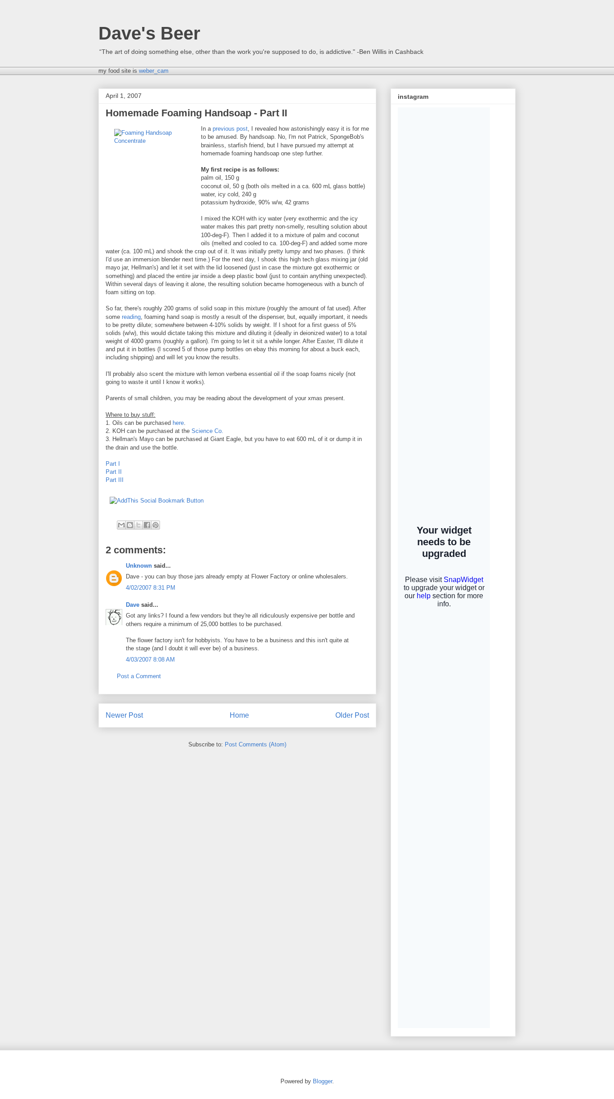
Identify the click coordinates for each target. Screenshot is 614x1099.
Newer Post (124, 715)
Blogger (322, 1081)
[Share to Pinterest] (155, 525)
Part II (114, 471)
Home (239, 715)
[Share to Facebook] (146, 525)
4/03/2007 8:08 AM (150, 659)
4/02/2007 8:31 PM (150, 587)
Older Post (352, 715)
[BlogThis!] (129, 525)
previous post (230, 128)
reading (131, 316)
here (178, 422)
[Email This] (121, 525)
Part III (115, 480)
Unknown (139, 565)
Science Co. (207, 431)
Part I (113, 463)
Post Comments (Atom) (255, 744)
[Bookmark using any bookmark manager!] (157, 500)
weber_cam (154, 70)
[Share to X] (138, 525)
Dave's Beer (149, 33)
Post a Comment (139, 676)
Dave (132, 604)
